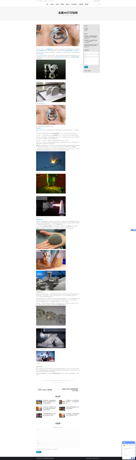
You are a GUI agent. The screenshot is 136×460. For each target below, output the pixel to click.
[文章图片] (39, 402)
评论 (72, 380)
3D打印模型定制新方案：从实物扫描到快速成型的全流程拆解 (49, 414)
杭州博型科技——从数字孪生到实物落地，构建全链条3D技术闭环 (72, 414)
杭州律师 (89, 70)
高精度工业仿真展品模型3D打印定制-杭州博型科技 (72, 408)
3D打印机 (43, 55)
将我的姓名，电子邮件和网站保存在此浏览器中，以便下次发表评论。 (47, 449)
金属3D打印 (39, 28)
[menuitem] (47, 4)
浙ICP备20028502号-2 (40, 458)
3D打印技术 (39, 25)
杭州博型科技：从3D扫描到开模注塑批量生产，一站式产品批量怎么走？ (72, 402)
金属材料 (38, 29)
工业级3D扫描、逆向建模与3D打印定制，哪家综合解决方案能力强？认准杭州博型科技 (49, 408)
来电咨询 (76, 50)
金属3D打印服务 (69, 50)
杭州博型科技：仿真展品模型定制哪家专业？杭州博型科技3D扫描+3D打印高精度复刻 (49, 402)
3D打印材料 (40, 219)
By (63, 380)
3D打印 (62, 50)
